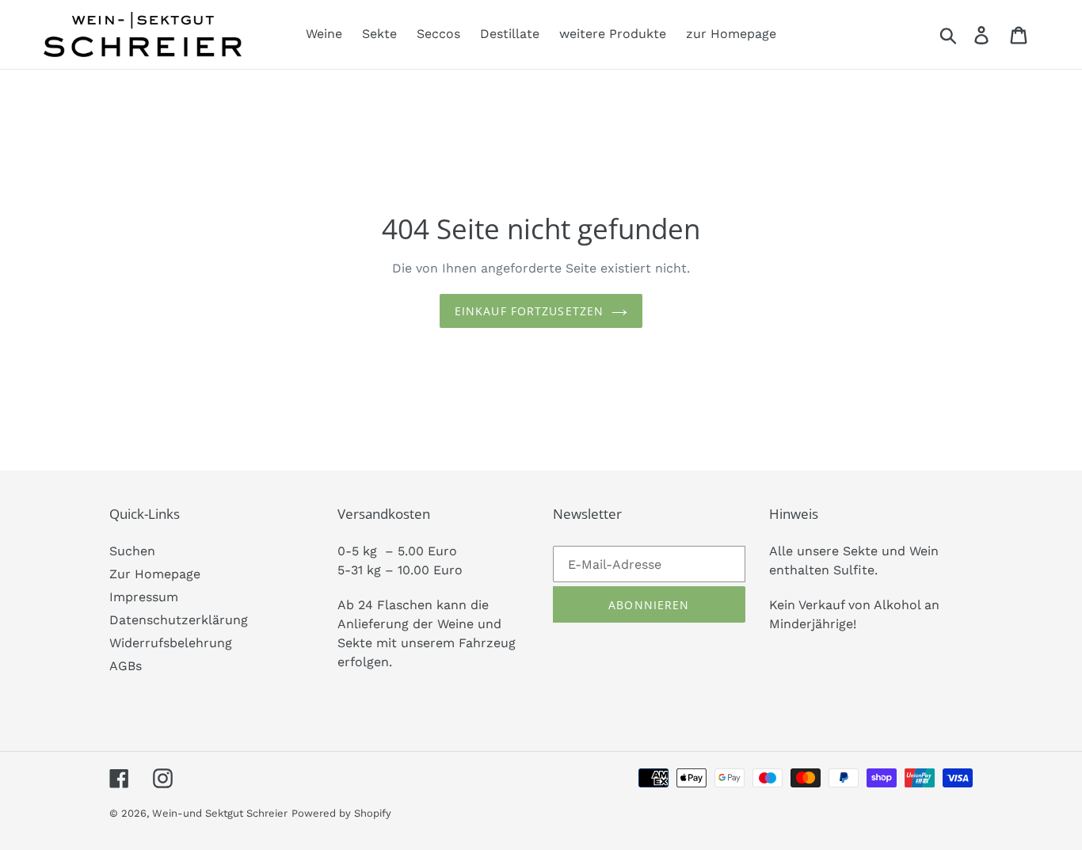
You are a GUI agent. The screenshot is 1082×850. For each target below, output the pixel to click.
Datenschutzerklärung (178, 619)
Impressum (143, 596)
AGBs (125, 665)
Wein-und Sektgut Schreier (220, 813)
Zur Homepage (154, 573)
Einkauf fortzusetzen (529, 310)
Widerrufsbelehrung (170, 642)
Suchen (132, 550)
